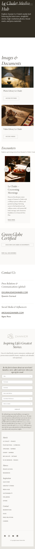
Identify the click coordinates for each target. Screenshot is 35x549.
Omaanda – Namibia (9, 449)
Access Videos (10, 136)
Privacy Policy (26, 421)
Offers (5, 501)
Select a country (6, 403)
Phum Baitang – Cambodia (11, 445)
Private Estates (8, 469)
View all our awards (8, 253)
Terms (24, 416)
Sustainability (8, 493)
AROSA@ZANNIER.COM (12, 313)
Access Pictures (11, 98)
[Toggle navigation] (31, 3)
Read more (11, 220)
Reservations (7, 510)
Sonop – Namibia (8, 452)
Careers (5, 521)
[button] (17, 409)
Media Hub (6, 489)
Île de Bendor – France (10, 460)
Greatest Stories (8, 486)
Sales (4, 513)
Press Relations (8, 517)
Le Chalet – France (9, 441)
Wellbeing (6, 497)
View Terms (24, 423)
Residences (6, 473)
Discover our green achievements (17, 245)
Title (4, 376)
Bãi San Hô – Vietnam (10, 456)
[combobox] (17, 377)
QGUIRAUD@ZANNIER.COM (14, 293)
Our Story (6, 482)
